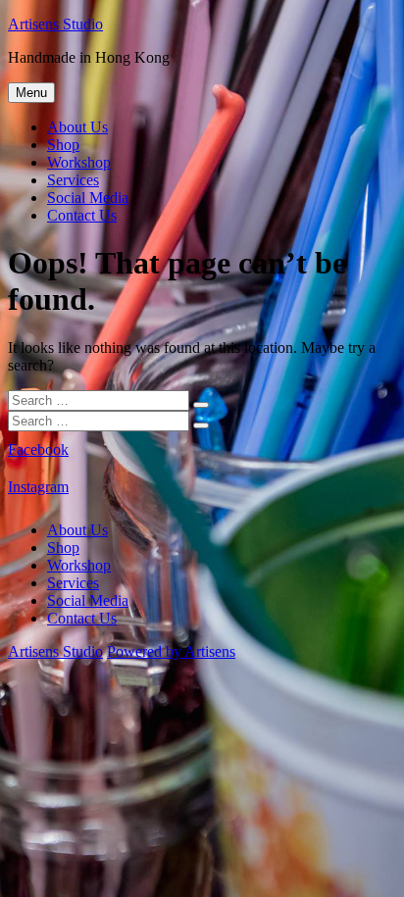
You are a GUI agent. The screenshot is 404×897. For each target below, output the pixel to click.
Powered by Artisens (171, 651)
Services (73, 180)
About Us (77, 127)
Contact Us (82, 215)
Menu (31, 92)
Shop (63, 144)
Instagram (38, 486)
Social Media (87, 197)
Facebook (38, 449)
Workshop (79, 162)
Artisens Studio (55, 24)
